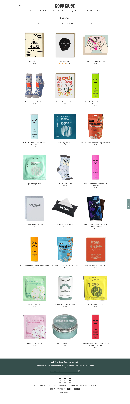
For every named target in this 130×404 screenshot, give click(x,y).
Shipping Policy (75, 385)
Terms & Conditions (52, 385)
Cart (98, 11)
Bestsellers (34, 11)
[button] (62, 63)
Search (36, 385)
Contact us (42, 385)
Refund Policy (83, 385)
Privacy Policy (92, 385)
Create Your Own (59, 11)
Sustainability (62, 385)
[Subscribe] (79, 371)
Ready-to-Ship (45, 11)
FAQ (68, 385)
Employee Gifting (74, 11)
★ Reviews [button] (128, 204)
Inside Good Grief (88, 11)
